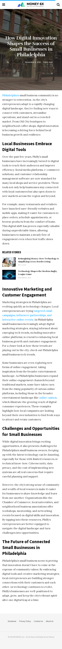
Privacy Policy (25, 621)
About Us (49, 621)
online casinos (48, 397)
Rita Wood (14, 62)
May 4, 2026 (22, 265)
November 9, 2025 (33, 62)
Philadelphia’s (11, 95)
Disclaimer (12, 621)
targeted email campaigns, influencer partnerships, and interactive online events (27, 315)
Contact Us (38, 621)
